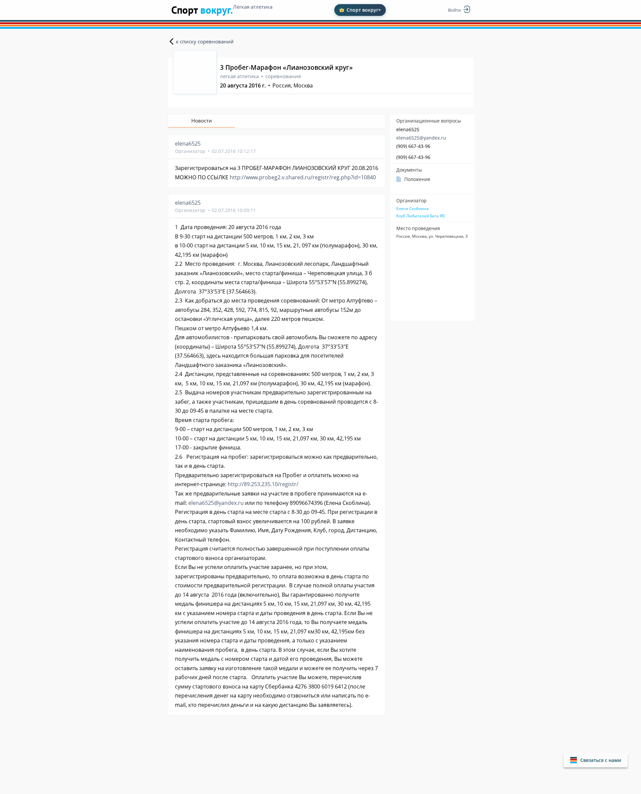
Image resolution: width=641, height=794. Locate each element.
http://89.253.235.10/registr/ (263, 484)
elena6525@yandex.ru (421, 138)
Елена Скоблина (412, 208)
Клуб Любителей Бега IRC (421, 216)
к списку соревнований (205, 41)
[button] (596, 760)
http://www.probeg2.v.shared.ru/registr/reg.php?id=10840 (303, 177)
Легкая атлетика (252, 6)
